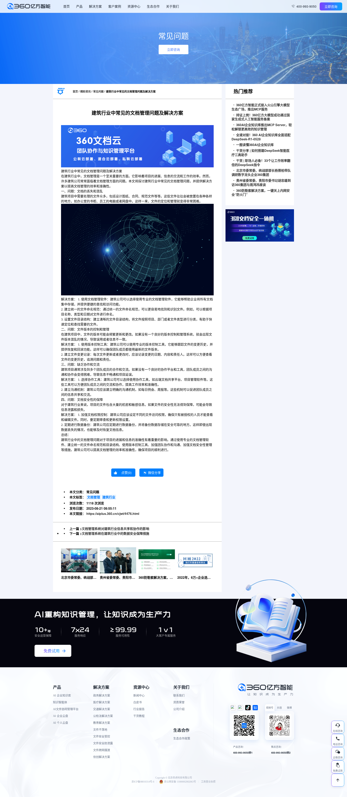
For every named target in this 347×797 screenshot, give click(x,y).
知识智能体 (60, 702)
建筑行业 (108, 497)
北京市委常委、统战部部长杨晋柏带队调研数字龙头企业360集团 (261, 172)
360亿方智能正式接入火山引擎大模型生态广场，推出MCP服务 (261, 107)
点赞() (126, 472)
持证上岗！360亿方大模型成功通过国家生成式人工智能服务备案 (261, 117)
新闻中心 (139, 695)
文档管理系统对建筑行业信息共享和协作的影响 (115, 528)
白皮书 (137, 702)
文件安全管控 (101, 736)
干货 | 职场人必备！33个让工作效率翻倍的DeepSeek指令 (261, 163)
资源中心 (134, 6)
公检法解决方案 (103, 715)
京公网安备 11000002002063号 (180, 781)
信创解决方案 (101, 756)
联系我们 (179, 695)
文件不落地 (100, 729)
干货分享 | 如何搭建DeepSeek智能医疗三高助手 (261, 153)
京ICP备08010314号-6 (143, 781)
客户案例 (114, 6)
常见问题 (98, 91)
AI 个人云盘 (60, 722)
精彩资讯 (85, 91)
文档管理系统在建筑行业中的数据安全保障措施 (115, 533)
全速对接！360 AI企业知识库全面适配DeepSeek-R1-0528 (261, 137)
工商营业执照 (208, 781)
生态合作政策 (181, 738)
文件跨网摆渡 (101, 750)
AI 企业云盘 (60, 715)
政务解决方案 (101, 695)
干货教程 (139, 715)
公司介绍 (179, 709)
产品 (79, 6)
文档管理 (93, 497)
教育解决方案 (101, 722)
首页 (66, 6)
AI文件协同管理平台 (66, 709)
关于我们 (172, 6)
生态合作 (153, 6)
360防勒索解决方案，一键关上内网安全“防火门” (261, 193)
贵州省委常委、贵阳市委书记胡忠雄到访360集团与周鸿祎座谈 (261, 183)
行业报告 (139, 709)
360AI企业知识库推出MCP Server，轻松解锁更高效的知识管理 (262, 127)
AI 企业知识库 (62, 695)
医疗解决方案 (101, 702)
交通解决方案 (101, 709)
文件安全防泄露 (103, 743)
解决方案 (95, 6)
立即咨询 (331, 6)
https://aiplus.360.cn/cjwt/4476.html (112, 513)
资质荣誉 (179, 702)
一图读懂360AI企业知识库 (255, 145)
